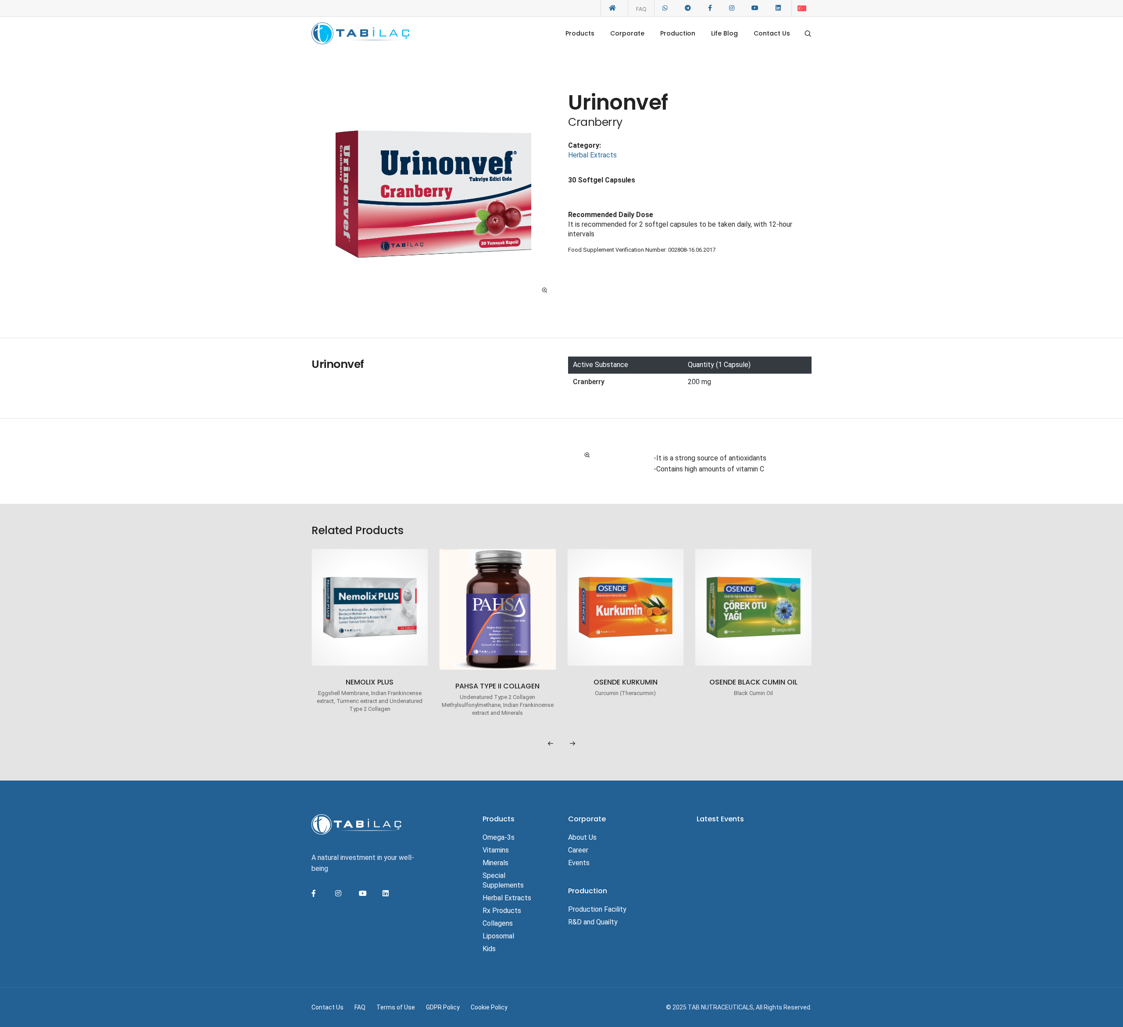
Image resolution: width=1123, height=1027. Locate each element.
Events (579, 863)
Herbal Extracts (592, 155)
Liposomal (498, 936)
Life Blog (724, 33)
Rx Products (502, 910)
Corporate (627, 33)
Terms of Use (395, 1007)
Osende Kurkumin (626, 682)
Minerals (495, 863)
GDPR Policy (443, 1007)
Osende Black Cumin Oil (753, 682)
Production (677, 33)
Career (578, 850)
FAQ (641, 9)
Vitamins (496, 850)
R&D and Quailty (593, 922)
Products (579, 33)
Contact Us (772, 33)
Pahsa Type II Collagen (497, 686)
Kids (489, 949)
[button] (550, 743)
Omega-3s (499, 837)
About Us (582, 837)
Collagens (498, 923)
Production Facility (597, 909)
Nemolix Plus (369, 682)
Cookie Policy (489, 1007)
